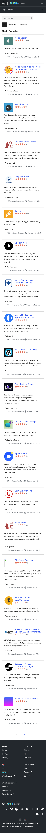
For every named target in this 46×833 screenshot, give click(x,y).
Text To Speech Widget (26, 421)
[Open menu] (42, 3)
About (4, 746)
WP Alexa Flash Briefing (26, 349)
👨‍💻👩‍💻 (4, 772)
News (4, 750)
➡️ (29, 734)
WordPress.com (9, 783)
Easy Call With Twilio (24, 491)
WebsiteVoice (21, 104)
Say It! (18, 211)
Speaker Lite (21, 453)
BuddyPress (8, 794)
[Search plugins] (31, 18)
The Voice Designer (24, 560)
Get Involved (29, 765)
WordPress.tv (8, 776)
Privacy (5, 758)
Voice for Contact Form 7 (26, 699)
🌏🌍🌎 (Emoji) (13, 804)
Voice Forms (20, 523)
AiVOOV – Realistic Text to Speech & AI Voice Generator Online (28, 630)
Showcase (28, 746)
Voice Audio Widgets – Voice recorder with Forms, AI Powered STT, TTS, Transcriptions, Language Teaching (28, 68)
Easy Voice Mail (22, 176)
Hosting (5, 754)
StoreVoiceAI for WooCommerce (22, 598)
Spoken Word (21, 243)
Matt (5, 787)
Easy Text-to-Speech (25, 384)
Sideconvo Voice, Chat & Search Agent (24, 665)
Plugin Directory (7, 10)
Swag (27, 776)
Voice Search (21, 38)
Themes (27, 750)
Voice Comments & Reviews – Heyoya (24, 281)
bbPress (6, 790)
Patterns (27, 758)
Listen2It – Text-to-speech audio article (24, 316)
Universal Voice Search (25, 142)
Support (5, 768)
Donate (28, 772)
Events (27, 768)
